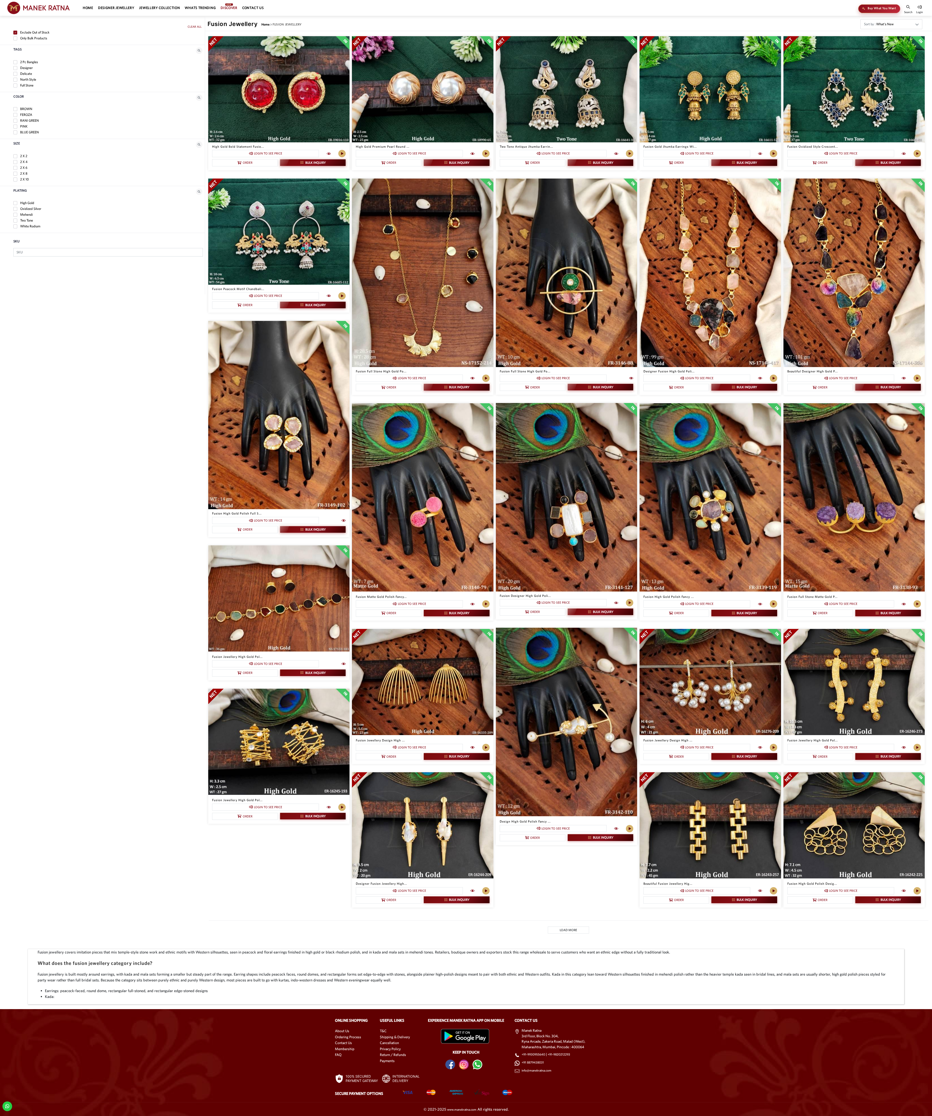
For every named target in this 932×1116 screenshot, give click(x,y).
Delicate (25, 74)
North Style (27, 79)
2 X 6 (23, 168)
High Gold (26, 203)
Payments (387, 1061)
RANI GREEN (29, 120)
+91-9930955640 (534, 1054)
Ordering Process (348, 1037)
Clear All (195, 26)
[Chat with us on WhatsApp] (7, 1106)
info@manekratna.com (536, 1070)
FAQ (338, 1055)
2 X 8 (23, 173)
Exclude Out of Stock (34, 32)
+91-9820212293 (559, 1054)
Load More (568, 930)
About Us (342, 1031)
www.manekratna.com (461, 1109)
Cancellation (389, 1043)
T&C (383, 1031)
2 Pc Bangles (28, 62)
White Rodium (29, 226)
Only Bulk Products (33, 38)
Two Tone (26, 220)
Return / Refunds (393, 1055)
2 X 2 (23, 156)
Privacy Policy (390, 1049)
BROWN (25, 109)
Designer (26, 68)
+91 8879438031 (533, 1062)
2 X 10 (24, 179)
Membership (344, 1049)
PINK (23, 126)
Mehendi (26, 214)
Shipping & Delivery (395, 1037)
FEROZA (25, 115)
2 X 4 (23, 162)
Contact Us (343, 1043)
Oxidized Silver (30, 209)
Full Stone (26, 85)
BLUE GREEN (29, 132)
